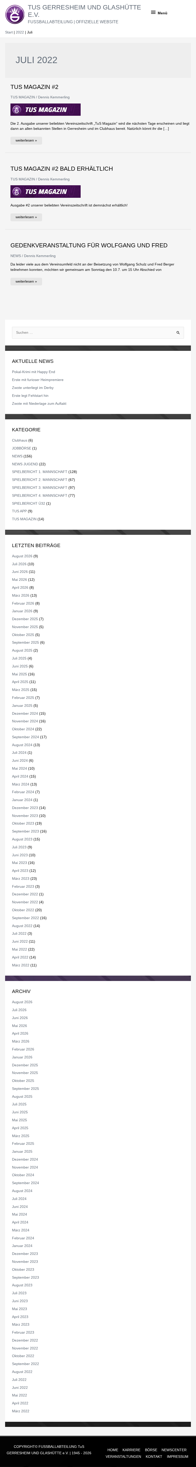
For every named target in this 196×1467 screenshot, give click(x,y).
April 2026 (20, 588)
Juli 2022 (19, 933)
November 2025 (25, 627)
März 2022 (20, 965)
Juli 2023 (19, 847)
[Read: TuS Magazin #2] (45, 109)
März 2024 (20, 784)
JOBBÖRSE (21, 448)
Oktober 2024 (23, 729)
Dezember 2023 (25, 808)
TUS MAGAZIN (22, 97)
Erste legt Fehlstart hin (30, 396)
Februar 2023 (23, 886)
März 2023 (20, 879)
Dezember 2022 (25, 894)
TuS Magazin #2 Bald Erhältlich (61, 168)
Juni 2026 (20, 572)
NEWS (15, 256)
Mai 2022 (19, 949)
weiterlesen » (26, 139)
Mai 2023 (19, 863)
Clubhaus (19, 440)
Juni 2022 (20, 941)
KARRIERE (131, 1450)
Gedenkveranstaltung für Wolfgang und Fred (89, 245)
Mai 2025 (19, 674)
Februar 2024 (23, 792)
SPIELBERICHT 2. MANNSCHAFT (39, 480)
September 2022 (25, 918)
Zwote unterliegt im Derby (33, 388)
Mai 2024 (19, 768)
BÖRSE (151, 1450)
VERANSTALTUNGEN (123, 1457)
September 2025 (25, 642)
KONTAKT (154, 1457)
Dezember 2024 (25, 713)
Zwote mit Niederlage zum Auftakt (39, 404)
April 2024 (20, 776)
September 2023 (25, 831)
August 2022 (22, 926)
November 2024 (25, 721)
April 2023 (20, 871)
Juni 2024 (20, 761)
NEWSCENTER (174, 1450)
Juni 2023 (20, 855)
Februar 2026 (23, 603)
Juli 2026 (19, 564)
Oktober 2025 (23, 635)
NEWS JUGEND (25, 464)
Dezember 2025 (25, 619)
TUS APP (19, 511)
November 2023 (25, 816)
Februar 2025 (23, 698)
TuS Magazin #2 (34, 87)
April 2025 (20, 682)
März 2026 (20, 595)
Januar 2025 (22, 706)
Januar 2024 (22, 800)
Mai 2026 (19, 580)
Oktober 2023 (23, 823)
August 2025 (22, 650)
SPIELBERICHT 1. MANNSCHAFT (39, 472)
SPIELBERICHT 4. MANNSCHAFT (39, 496)
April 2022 (20, 957)
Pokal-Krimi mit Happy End (33, 372)
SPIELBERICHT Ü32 (28, 503)
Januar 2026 (22, 611)
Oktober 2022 (23, 910)
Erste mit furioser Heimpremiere (38, 380)
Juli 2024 (19, 753)
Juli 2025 (19, 658)
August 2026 (22, 556)
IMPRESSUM (177, 1457)
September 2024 (25, 737)
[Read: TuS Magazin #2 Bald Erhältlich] (45, 191)
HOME (112, 1450)
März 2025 (20, 690)
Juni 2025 (20, 666)
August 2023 (22, 839)
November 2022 (25, 902)
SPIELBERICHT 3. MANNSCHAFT (39, 488)
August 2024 (22, 745)
